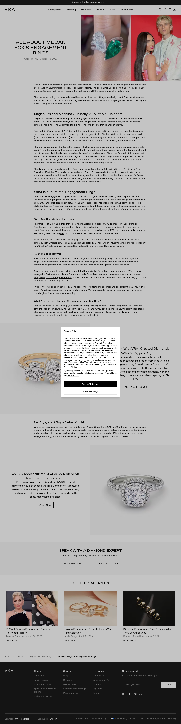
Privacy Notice (110, 373)
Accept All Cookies (90, 384)
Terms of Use (73, 375)
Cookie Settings (90, 391)
